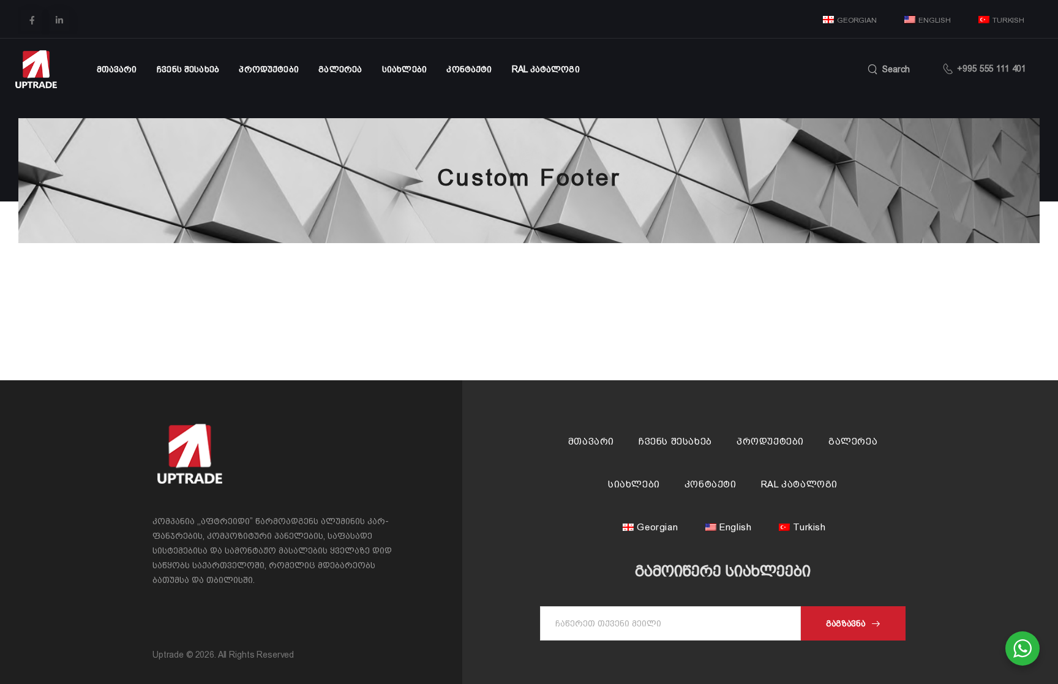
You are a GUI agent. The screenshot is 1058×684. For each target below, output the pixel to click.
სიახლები (404, 69)
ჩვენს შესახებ (188, 69)
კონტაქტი (469, 69)
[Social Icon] (31, 20)
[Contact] (950, 69)
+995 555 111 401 (991, 68)
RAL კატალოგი (546, 69)
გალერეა (340, 69)
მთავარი (117, 69)
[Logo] (36, 69)
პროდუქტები (268, 69)
